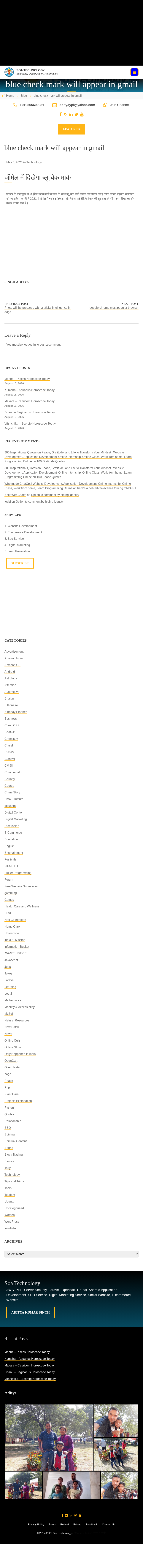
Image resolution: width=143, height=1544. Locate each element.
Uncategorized (14, 1208)
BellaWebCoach (15, 494)
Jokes (8, 973)
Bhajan (9, 698)
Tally (7, 1168)
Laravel (9, 980)
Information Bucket (16, 946)
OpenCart (10, 1060)
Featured (71, 129)
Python (9, 1107)
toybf (7, 501)
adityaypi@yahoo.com (77, 105)
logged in (29, 344)
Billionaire (11, 705)
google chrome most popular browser (114, 307)
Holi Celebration (15, 919)
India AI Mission (14, 940)
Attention (10, 685)
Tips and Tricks (14, 1181)
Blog (24, 95)
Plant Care (11, 1094)
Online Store (12, 1047)
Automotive (11, 691)
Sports (8, 1147)
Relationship (12, 1121)
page (7, 1074)
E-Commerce (13, 832)
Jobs (7, 966)
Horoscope (11, 933)
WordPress (11, 1221)
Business (10, 718)
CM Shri (9, 765)
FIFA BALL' (11, 866)
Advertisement (13, 651)
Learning (10, 986)
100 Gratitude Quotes (51, 461)
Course (9, 785)
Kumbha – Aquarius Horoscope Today (29, 390)
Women (9, 1214)
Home (10, 95)
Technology (34, 162)
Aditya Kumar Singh (30, 1312)
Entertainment (13, 852)
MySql (8, 1013)
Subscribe (20, 563)
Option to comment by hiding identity (55, 494)
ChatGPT (10, 732)
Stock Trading (13, 1154)
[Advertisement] (71, 39)
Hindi (8, 913)
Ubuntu (9, 1201)
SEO (7, 1127)
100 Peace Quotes (49, 477)
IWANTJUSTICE (15, 953)
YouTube (10, 1228)
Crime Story (12, 792)
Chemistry (11, 738)
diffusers (10, 805)
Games (9, 899)
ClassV (9, 752)
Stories (9, 1161)
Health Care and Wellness (21, 906)
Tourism (9, 1194)
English (9, 846)
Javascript (11, 960)
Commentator (13, 772)
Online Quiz (12, 1040)
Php (7, 1087)
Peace (8, 1080)
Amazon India (13, 658)
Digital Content (14, 812)
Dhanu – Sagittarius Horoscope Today (29, 412)
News (8, 1033)
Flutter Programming (17, 872)
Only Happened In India (20, 1054)
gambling (10, 893)
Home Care (12, 926)
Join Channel (120, 105)
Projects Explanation (18, 1100)
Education (11, 839)
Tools (8, 1188)
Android (9, 671)
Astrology (10, 678)
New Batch (11, 1027)
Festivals (10, 859)
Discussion (11, 826)
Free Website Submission (21, 886)
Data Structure (13, 799)
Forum (8, 879)
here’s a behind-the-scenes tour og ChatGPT (106, 488)
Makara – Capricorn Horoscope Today (29, 401)
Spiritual (9, 1134)
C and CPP (12, 725)
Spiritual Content (15, 1141)
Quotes (9, 1114)
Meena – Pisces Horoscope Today (27, 378)
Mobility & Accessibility (19, 1007)
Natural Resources (16, 1020)
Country (9, 779)
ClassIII (9, 745)
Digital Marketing (15, 819)
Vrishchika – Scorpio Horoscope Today (30, 423)
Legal (8, 993)
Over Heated (12, 1067)
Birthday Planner (15, 712)
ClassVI (9, 758)
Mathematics (12, 1000)
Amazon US (12, 665)
